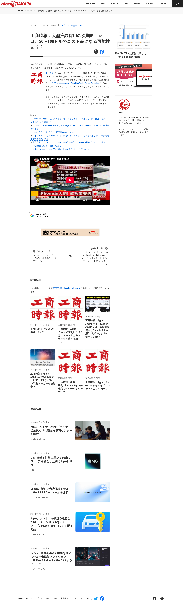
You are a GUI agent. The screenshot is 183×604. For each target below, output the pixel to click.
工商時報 (50, 73)
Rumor (29, 10)
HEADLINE (90, 3)
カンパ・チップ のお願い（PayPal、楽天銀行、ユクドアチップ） (45, 256)
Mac (103, 3)
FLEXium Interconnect (60, 83)
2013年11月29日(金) (39, 25)
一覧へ (70, 256)
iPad (126, 3)
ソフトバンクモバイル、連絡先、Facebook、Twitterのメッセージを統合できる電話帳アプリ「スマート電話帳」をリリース (95, 256)
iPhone (114, 3)
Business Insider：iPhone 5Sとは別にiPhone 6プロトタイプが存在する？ (63, 149)
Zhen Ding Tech (77, 83)
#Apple (74, 25)
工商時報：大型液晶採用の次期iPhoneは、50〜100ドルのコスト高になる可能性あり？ (74, 10)
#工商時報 (65, 25)
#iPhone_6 (82, 25)
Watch (137, 3)
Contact (163, 3)
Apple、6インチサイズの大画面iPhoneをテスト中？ (54, 132)
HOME (20, 10)
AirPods (149, 3)
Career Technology (92, 83)
